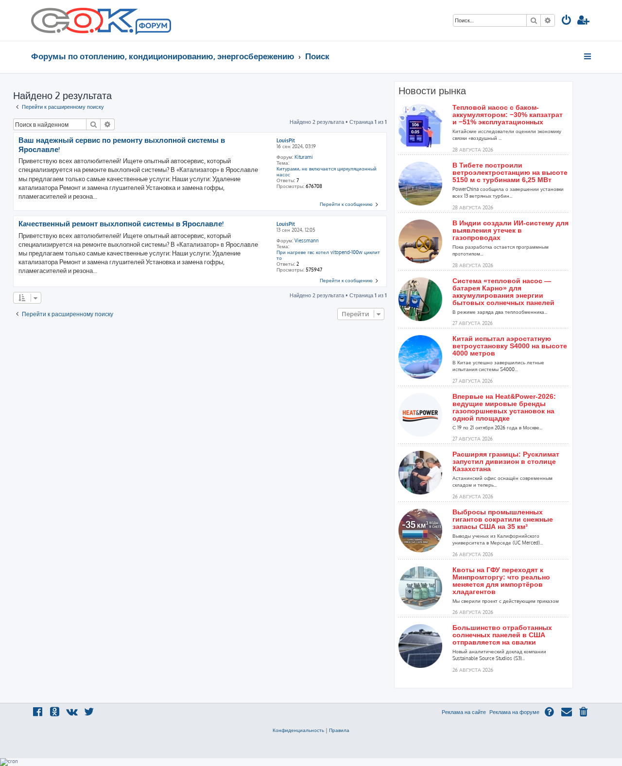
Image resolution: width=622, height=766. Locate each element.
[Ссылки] (588, 56)
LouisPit (285, 140)
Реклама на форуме (514, 712)
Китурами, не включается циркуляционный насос (326, 171)
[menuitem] (566, 21)
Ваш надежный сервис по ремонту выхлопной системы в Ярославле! (121, 145)
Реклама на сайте (464, 712)
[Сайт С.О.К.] (101, 20)
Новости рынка (432, 90)
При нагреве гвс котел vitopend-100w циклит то (328, 255)
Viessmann (306, 240)
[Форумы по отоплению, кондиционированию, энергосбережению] (152, 27)
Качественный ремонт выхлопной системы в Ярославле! (121, 224)
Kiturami (303, 157)
